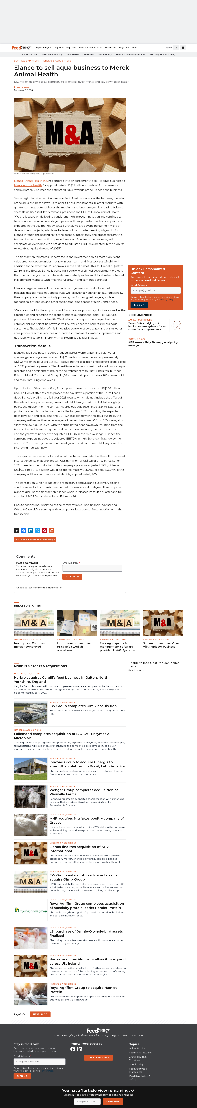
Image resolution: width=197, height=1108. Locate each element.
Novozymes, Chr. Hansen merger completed (31, 645)
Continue (112, 1101)
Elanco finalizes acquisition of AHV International (79, 849)
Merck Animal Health (28, 185)
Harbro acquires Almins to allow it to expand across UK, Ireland (88, 961)
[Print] (16, 530)
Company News (136, 339)
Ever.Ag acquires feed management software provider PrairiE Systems (117, 647)
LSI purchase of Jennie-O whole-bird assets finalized (86, 933)
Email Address (71, 563)
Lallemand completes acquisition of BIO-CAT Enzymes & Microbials (62, 736)
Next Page (40, 1014)
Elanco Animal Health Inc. (31, 180)
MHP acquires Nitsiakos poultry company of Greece (87, 820)
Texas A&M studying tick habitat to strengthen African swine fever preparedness (147, 326)
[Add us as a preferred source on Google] (51, 530)
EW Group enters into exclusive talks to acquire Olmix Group (83, 877)
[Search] (176, 47)
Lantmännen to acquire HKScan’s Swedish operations (74, 647)
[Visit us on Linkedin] (79, 1049)
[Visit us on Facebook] (72, 1049)
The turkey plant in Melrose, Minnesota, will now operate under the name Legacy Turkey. (86, 942)
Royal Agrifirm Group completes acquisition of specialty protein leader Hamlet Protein (87, 906)
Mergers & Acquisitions (56, 61)
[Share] (23, 530)
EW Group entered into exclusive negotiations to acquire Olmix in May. (88, 712)
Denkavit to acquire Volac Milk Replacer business (161, 645)
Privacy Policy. (167, 299)
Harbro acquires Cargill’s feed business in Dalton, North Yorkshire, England (61, 680)
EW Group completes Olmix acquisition (83, 706)
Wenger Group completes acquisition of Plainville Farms (84, 792)
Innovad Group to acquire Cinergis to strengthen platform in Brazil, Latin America (87, 764)
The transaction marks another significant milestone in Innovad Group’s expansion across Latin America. (87, 773)
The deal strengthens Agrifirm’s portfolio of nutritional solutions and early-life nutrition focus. (87, 914)
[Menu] (183, 47)
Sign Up (139, 305)
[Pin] (44, 530)
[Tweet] (37, 530)
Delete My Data (98, 1057)
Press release (21, 87)
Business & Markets (26, 61)
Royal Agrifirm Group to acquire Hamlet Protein (83, 990)
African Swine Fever (140, 320)
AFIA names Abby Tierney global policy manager (153, 344)
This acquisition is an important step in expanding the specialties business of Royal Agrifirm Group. (87, 998)
